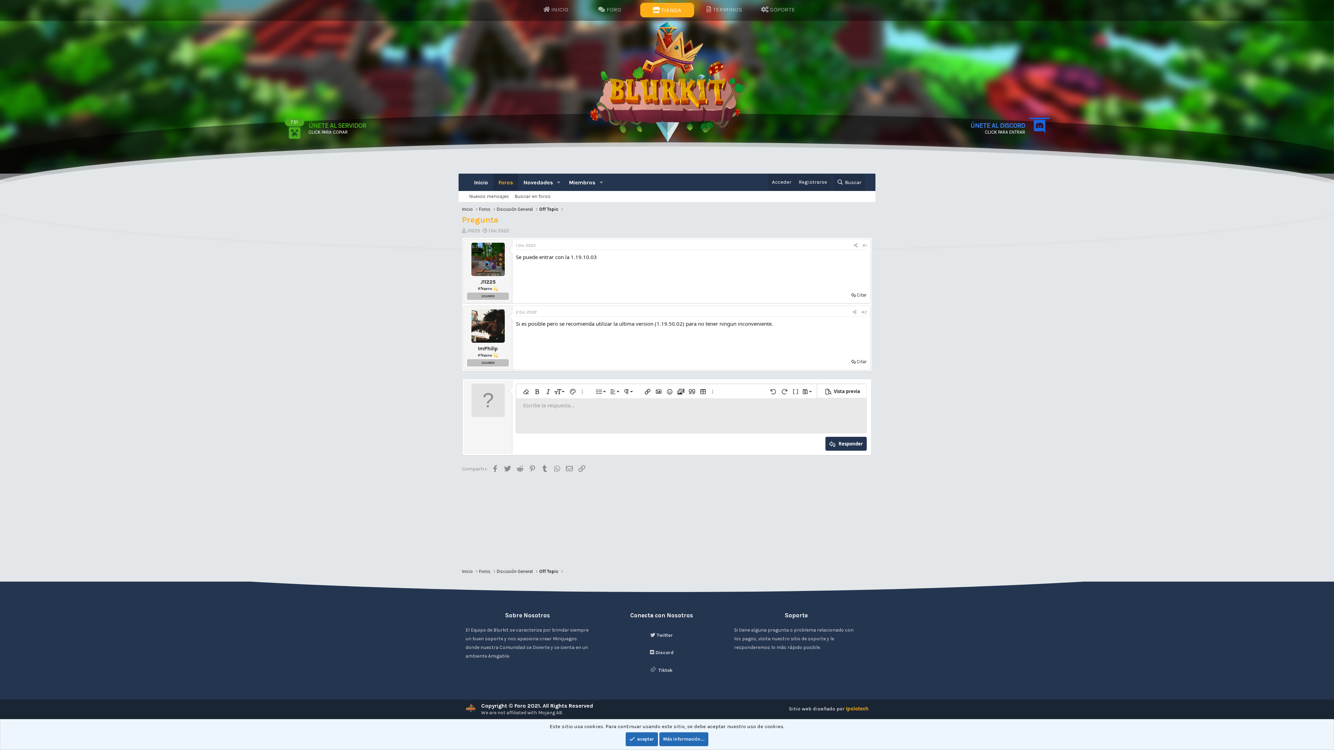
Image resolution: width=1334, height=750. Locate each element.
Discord (664, 653)
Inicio (481, 182)
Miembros (582, 182)
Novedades (538, 182)
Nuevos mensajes (489, 196)
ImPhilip (488, 348)
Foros (506, 182)
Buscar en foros (532, 196)
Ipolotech (857, 709)
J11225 (473, 230)
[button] (559, 182)
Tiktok (665, 670)
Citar (861, 295)
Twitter (664, 635)
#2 (864, 312)
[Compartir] (855, 246)
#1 (865, 245)
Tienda (671, 10)
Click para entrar (1005, 132)
